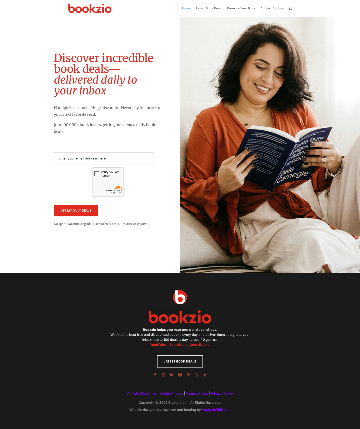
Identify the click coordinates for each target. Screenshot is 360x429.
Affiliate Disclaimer (141, 393)
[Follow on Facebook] (155, 374)
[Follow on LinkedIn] (171, 374)
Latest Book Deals (209, 8)
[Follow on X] (196, 374)
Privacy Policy (222, 393)
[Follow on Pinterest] (188, 374)
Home (186, 8)
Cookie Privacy (171, 393)
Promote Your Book (241, 8)
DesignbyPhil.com (216, 410)
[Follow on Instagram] (163, 374)
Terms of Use (197, 393)
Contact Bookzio (272, 8)
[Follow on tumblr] (205, 374)
